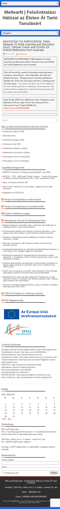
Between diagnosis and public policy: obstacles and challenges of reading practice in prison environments (29, 226)
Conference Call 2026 (11, 144)
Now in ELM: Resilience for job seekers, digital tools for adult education (27, 188)
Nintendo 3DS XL (41, 501)
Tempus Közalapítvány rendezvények (22, 199)
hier (29, 502)
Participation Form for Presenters (16, 157)
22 (54, 410)
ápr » (10, 419)
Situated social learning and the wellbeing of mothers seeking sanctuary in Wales (27, 238)
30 (6, 416)
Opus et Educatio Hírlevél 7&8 (15, 182)
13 (38, 407)
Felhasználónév (7, 460)
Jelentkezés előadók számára (15, 148)
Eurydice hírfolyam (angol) (17, 213)
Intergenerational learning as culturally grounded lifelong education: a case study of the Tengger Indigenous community (30, 250)
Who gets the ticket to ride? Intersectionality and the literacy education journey (27, 244)
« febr (3, 419)
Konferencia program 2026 (13, 140)
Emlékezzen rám (11, 473)
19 (30, 410)
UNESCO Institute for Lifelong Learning (23, 293)
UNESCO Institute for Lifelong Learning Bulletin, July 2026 (26, 172)
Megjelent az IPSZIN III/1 (13, 193)
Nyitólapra (23, 54)
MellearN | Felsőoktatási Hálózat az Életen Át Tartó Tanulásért (30, 18)
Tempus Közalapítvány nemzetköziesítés (24, 206)
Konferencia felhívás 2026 (13, 131)
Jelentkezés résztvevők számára (16, 152)
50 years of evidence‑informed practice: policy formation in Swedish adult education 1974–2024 (30, 286)
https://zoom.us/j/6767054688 (16, 108)
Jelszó (4, 467)
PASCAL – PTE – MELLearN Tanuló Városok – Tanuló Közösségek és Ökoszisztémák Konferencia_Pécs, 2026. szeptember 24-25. (30, 177)
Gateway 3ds (23, 502)
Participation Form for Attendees (16, 161)
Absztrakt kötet (9, 136)
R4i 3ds (36, 502)
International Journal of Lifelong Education (25, 220)
